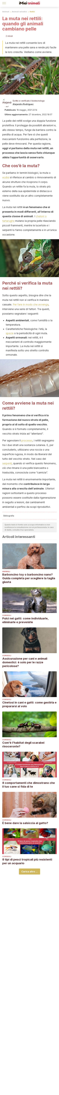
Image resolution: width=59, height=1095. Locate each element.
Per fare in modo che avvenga (30, 304)
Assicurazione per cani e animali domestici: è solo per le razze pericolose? (24, 662)
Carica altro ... (29, 871)
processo (26, 440)
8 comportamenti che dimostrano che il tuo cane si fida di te (28, 784)
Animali (5, 12)
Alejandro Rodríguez (23, 104)
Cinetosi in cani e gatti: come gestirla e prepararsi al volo (29, 704)
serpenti (7, 463)
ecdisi (5, 177)
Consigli (6, 615)
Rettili (32, 12)
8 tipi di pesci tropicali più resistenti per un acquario (27, 861)
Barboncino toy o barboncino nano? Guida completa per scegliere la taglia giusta (28, 578)
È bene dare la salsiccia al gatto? (25, 823)
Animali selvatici (19, 12)
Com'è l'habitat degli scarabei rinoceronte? (23, 744)
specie (9, 333)
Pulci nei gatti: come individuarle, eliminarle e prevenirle (25, 620)
